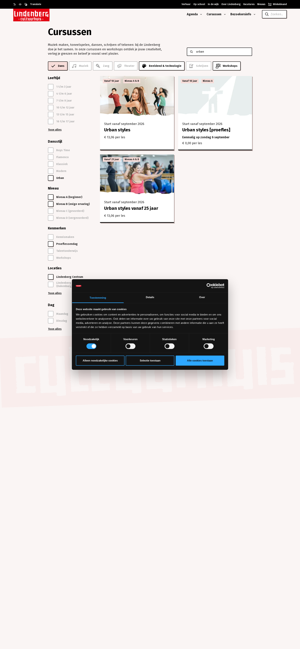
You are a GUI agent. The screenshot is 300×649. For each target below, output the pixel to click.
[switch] (130, 346)
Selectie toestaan (150, 360)
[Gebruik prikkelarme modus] (21, 4)
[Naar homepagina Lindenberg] (39, 14)
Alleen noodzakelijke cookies (100, 360)
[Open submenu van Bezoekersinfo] (254, 14)
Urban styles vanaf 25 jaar (131, 208)
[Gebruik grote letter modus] (16, 4)
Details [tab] (150, 297)
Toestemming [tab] (98, 297)
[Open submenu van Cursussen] (224, 14)
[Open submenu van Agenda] (200, 14)
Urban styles (117, 130)
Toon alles (55, 129)
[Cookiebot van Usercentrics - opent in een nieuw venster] (209, 285)
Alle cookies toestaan (200, 360)
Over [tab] (202, 297)
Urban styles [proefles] (206, 130)
